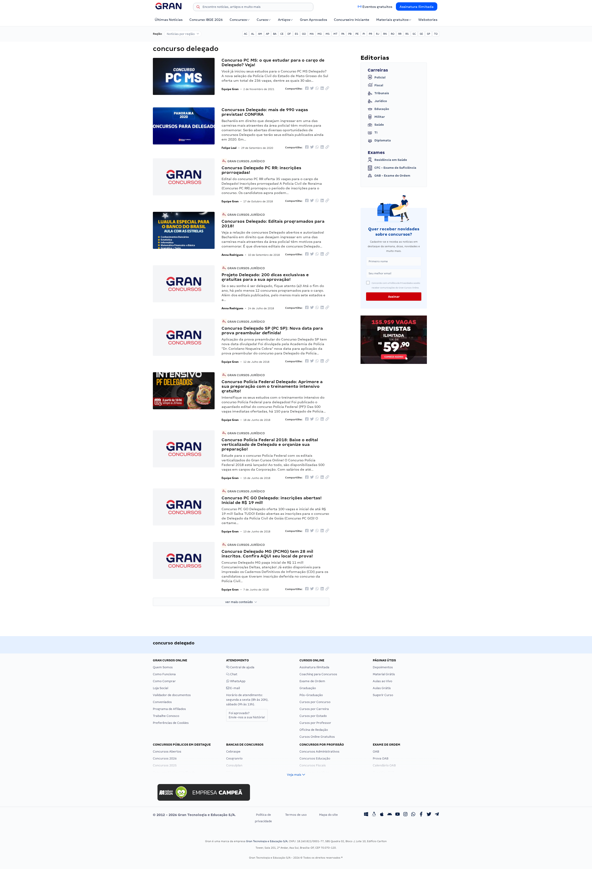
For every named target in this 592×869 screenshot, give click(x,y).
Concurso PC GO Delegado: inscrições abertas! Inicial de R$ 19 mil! (272, 500)
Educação (381, 109)
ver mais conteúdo (239, 602)
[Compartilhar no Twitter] (312, 88)
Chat (233, 674)
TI (375, 132)
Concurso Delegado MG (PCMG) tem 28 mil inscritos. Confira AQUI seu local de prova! (267, 553)
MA (312, 33)
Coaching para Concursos (318, 674)
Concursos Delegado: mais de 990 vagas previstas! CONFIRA (265, 112)
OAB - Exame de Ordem (392, 175)
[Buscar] (198, 7)
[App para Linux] (374, 815)
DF (289, 33)
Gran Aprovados (313, 20)
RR (399, 33)
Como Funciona (164, 674)
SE (421, 33)
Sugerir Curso (383, 695)
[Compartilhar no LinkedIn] (322, 88)
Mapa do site (328, 814)
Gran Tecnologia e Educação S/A (266, 841)
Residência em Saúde (390, 160)
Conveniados (162, 702)
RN (385, 33)
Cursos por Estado (313, 716)
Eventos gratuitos (377, 7)
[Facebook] (421, 815)
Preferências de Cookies (171, 723)
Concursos (238, 20)
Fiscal (378, 85)
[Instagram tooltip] (405, 815)
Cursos (262, 20)
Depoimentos (383, 667)
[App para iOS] (381, 815)
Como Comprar (164, 681)
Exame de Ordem (312, 681)
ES (296, 33)
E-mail (234, 688)
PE (357, 33)
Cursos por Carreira (314, 709)
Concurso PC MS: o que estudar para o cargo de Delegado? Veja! (273, 62)
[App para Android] (389, 815)
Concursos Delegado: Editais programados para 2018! (273, 223)
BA (274, 33)
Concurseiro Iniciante (351, 20)
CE (282, 33)
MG (320, 33)
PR (370, 33)
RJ (377, 33)
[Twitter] (429, 815)
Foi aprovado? (247, 715)
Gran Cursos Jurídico (246, 161)
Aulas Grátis (382, 688)
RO (392, 33)
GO (304, 33)
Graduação (307, 688)
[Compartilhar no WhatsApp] (317, 88)
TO (436, 33)
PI (364, 33)
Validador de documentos (172, 695)
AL (252, 33)
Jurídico (380, 101)
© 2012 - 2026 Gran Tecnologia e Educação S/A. (194, 815)
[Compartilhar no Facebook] (307, 88)
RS (407, 33)
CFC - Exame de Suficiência (395, 167)
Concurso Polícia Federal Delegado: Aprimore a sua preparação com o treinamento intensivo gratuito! (272, 386)
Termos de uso (296, 814)
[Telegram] (437, 815)
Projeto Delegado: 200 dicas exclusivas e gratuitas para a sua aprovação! (265, 277)
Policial (379, 77)
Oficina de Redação (313, 729)
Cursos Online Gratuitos (317, 736)
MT (335, 33)
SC (414, 33)
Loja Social (160, 688)
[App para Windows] (366, 815)
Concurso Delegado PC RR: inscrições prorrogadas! (261, 170)
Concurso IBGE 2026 (206, 20)
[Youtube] (397, 815)
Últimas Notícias (168, 20)
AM (260, 33)
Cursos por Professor (315, 723)
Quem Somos (163, 667)
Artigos (284, 20)
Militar (379, 117)
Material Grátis (384, 674)
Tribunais (381, 93)
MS (328, 33)
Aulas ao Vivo (382, 681)
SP (428, 33)
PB (350, 33)
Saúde (379, 124)
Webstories (427, 20)
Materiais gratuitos (392, 20)
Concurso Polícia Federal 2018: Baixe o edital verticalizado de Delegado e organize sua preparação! (270, 444)
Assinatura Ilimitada (417, 7)
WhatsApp (237, 681)
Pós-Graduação (311, 695)
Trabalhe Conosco (166, 716)
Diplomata (382, 140)
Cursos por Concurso (314, 702)
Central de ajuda (241, 667)
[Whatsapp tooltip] (413, 815)
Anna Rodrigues (232, 255)
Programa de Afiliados (169, 709)
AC (245, 33)
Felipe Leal (229, 148)
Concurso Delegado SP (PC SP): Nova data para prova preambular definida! (272, 330)
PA (342, 33)
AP (267, 33)
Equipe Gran (230, 89)
